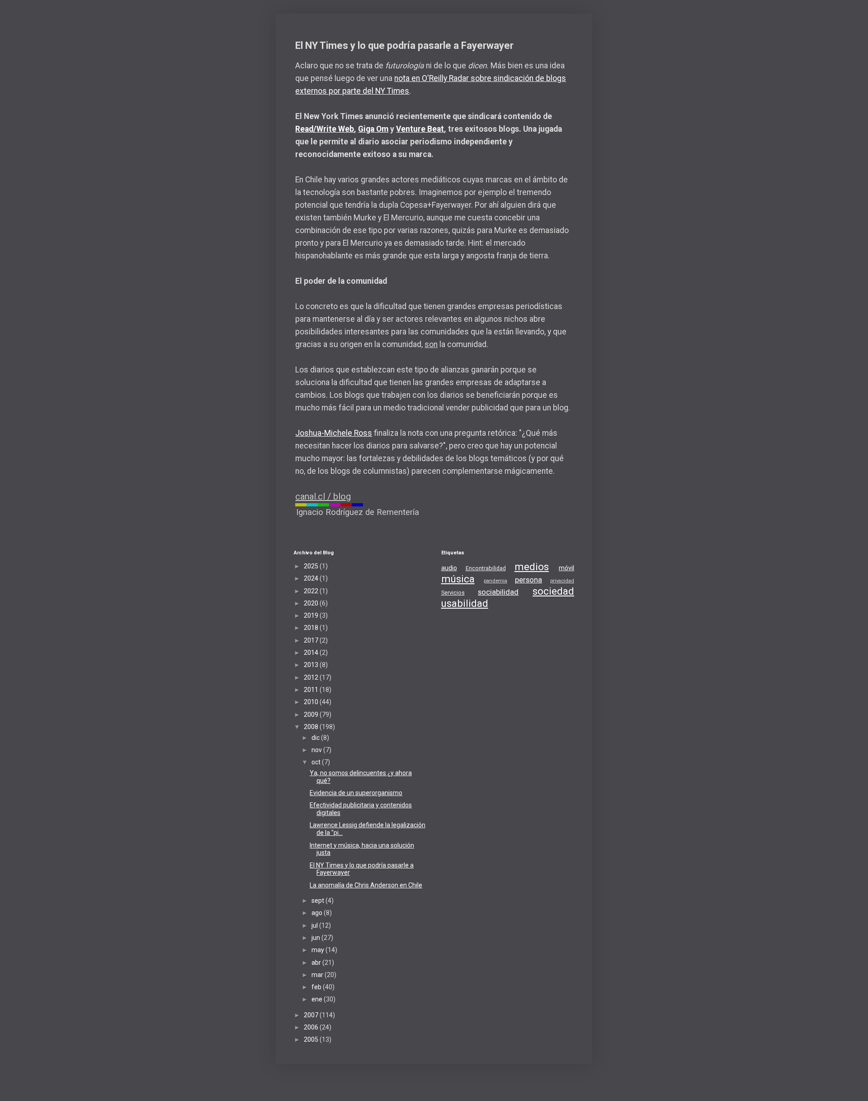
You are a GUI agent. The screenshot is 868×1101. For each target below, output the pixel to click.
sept (318, 900)
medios (531, 566)
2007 (312, 1015)
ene (317, 999)
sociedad (553, 591)
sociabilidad (498, 591)
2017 (312, 640)
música (458, 579)
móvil (566, 568)
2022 (312, 591)
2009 (312, 714)
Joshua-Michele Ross (333, 433)
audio (449, 568)
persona (528, 579)
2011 (312, 689)
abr (316, 962)
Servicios (453, 592)
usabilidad (464, 603)
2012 (312, 677)
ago (317, 912)
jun (316, 937)
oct (316, 762)
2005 (312, 1039)
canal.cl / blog (323, 496)
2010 (312, 701)
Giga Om (373, 128)
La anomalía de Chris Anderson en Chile (366, 885)
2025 (312, 566)
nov (317, 749)
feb (317, 987)
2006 (312, 1027)
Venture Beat (420, 128)
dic (316, 737)
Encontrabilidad (486, 568)
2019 (312, 615)
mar (318, 974)
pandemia (495, 581)
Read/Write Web (324, 128)
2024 (312, 578)
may (318, 949)
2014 (312, 652)
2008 (312, 726)
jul (315, 925)
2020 (312, 603)
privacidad (562, 581)
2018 (312, 627)
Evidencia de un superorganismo (356, 792)
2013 (312, 664)
